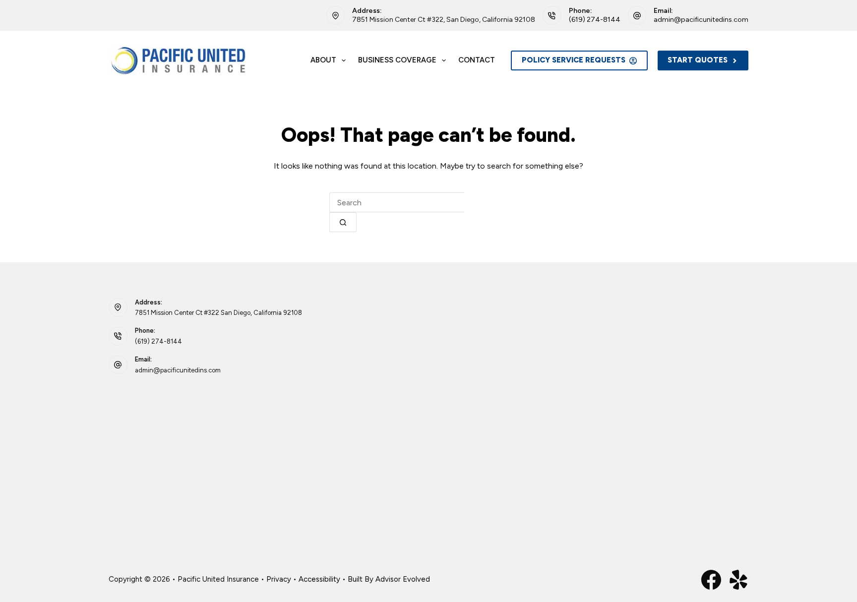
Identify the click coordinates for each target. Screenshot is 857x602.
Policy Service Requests (573, 60)
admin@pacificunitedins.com (701, 19)
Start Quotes (698, 60)
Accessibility (319, 579)
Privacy (278, 579)
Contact (476, 60)
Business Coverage (397, 60)
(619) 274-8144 (594, 19)
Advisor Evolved (402, 579)
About (323, 60)
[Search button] (343, 222)
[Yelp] (738, 580)
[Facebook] (711, 580)
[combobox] (396, 202)
